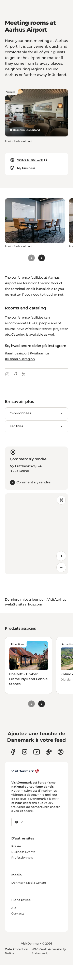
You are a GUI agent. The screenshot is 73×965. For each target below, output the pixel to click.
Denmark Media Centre (28, 882)
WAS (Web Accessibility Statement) (49, 951)
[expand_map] (61, 500)
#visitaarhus (39, 353)
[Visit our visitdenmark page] (36, 751)
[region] (36, 533)
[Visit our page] (24, 751)
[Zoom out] (61, 567)
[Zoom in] (61, 556)
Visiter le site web (30, 160)
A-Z (13, 908)
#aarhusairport (17, 353)
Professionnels (22, 857)
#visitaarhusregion (20, 359)
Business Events (23, 852)
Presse (16, 846)
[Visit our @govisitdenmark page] (48, 751)
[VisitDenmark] (25, 771)
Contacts (17, 913)
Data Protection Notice (16, 951)
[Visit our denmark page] (12, 751)
